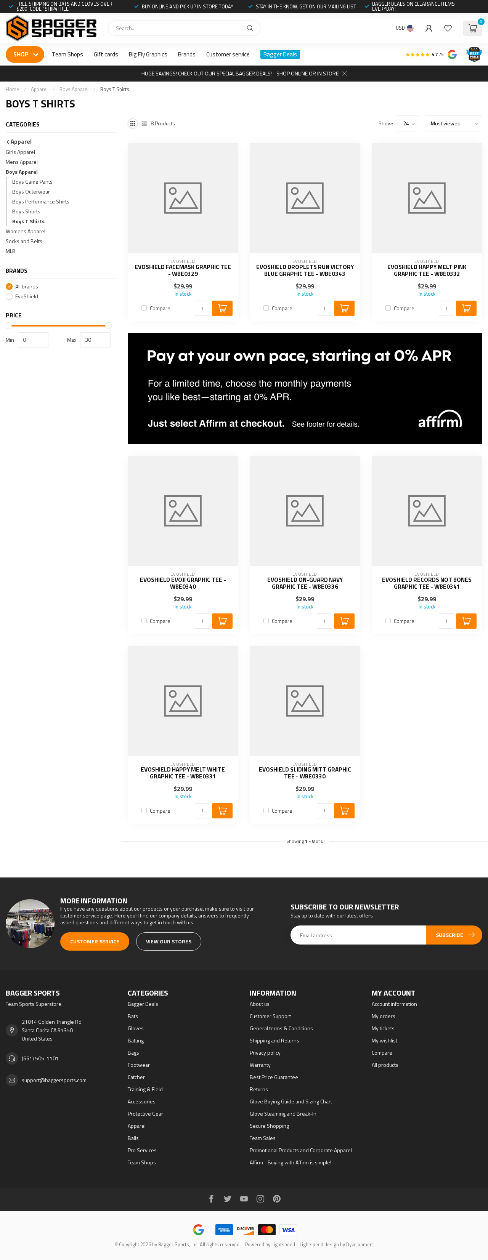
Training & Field (145, 1089)
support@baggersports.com (54, 1080)
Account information (394, 1004)
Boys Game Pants (32, 182)
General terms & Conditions (281, 1028)
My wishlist (384, 1040)
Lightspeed (283, 1244)
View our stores (168, 941)
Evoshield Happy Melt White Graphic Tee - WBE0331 (183, 773)
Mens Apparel (22, 162)
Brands (187, 54)
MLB (11, 251)
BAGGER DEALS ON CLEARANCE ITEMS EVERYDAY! (413, 6)
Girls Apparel (20, 152)
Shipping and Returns (274, 1040)
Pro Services (142, 1150)
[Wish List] (448, 28)
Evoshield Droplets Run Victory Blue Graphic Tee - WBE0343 (305, 271)
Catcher (136, 1077)
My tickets (383, 1028)
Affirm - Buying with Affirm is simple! (290, 1162)
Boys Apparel (73, 89)
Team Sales (263, 1138)
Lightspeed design (319, 1244)
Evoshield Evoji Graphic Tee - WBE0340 (183, 583)
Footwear (139, 1065)
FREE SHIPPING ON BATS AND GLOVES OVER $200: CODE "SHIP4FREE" (64, 6)
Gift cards (106, 54)
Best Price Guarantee (274, 1077)
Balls (133, 1138)
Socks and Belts (24, 241)
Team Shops (67, 54)
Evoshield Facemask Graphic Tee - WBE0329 (183, 271)
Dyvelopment (360, 1244)
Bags (133, 1053)
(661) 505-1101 (40, 1058)
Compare (160, 308)
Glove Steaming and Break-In (283, 1114)
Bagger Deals (280, 54)
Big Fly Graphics (148, 54)
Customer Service (94, 941)
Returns (259, 1089)
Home (12, 89)
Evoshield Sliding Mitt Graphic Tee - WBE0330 (305, 773)
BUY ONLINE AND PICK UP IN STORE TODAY (187, 6)
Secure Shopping (269, 1126)
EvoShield (26, 296)
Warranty (260, 1065)
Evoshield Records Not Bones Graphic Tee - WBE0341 (427, 583)
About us (260, 1004)
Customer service (228, 54)
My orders (383, 1016)
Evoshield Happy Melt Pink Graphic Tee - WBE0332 (426, 271)
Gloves (136, 1028)
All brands (26, 286)
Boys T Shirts (114, 89)
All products (385, 1065)
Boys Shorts (26, 211)
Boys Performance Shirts (40, 201)
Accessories (142, 1101)
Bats (133, 1016)
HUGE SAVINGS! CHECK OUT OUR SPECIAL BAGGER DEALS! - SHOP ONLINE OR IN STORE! (240, 73)
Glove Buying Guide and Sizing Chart (291, 1101)
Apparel (39, 89)
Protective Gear (145, 1114)
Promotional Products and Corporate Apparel (301, 1150)
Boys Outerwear (31, 191)
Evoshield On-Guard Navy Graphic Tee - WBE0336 (305, 583)
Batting (136, 1040)
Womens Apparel (25, 231)
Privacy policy (265, 1053)
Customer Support (270, 1016)
